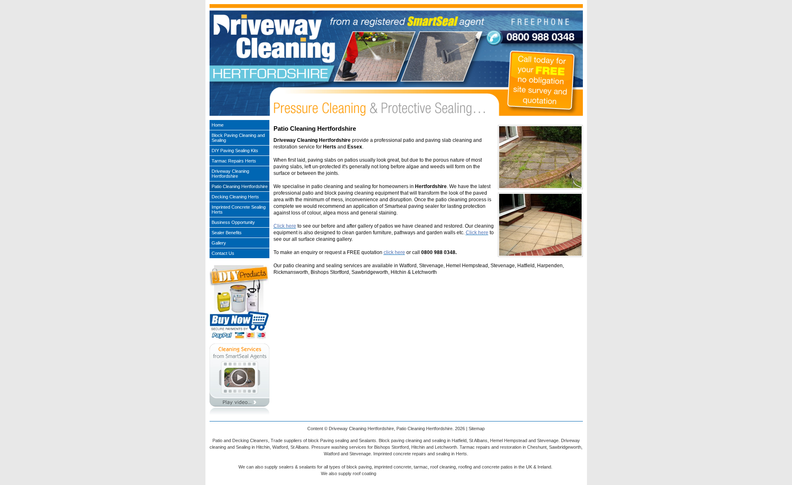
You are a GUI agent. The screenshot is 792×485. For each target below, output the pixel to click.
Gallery (219, 242)
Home (218, 124)
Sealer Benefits (227, 232)
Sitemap (477, 428)
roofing (465, 466)
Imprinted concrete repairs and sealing (411, 453)
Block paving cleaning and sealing (412, 440)
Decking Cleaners (250, 440)
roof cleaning (443, 466)
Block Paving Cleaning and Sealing (238, 138)
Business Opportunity (233, 222)
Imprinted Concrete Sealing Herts (239, 209)
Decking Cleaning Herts (235, 196)
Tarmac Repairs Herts (234, 160)
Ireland (544, 466)
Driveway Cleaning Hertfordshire (230, 174)
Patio (217, 440)
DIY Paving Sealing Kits (235, 150)
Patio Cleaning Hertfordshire (240, 186)
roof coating (364, 473)
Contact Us (223, 253)
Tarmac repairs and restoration (490, 447)
